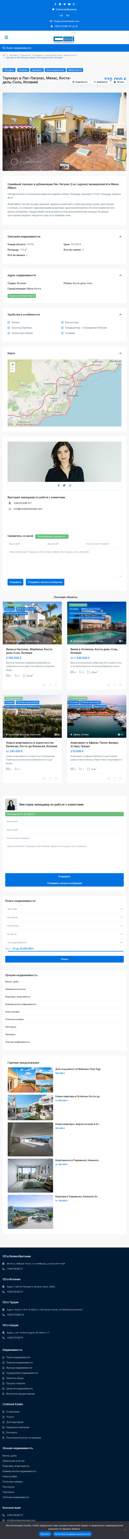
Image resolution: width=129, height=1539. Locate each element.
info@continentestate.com (28, 509)
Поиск (64, 959)
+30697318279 (15, 1337)
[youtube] (69, 4)
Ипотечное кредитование (20, 1393)
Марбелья (14, 641)
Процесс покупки (15, 1383)
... (13, 670)
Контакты (11, 1432)
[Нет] (124, 1530)
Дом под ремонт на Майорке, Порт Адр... (78, 1069)
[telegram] (60, 4)
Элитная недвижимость (17, 1042)
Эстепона (78, 641)
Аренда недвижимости (19, 1367)
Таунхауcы (26, 55)
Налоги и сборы (15, 1378)
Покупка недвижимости (19, 1362)
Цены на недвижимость (19, 1388)
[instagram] (73, 4)
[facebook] (55, 4)
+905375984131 (15, 1314)
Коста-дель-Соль (53, 55)
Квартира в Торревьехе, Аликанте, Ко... (77, 1196)
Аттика (85, 734)
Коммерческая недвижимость (20, 1004)
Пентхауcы (10, 1027)
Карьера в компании (17, 1427)
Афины (76, 734)
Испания (13, 55)
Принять (45, 1534)
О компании (12, 1411)
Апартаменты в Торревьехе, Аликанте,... (78, 1160)
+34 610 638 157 (63, 26)
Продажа (38, 55)
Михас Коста (70, 55)
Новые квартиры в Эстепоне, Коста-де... (78, 1096)
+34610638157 (15, 1268)
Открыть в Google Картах (22, 296)
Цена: (8, 948)
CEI (4, 55)
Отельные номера (14, 1019)
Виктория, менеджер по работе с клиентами (36, 497)
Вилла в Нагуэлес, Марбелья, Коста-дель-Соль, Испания (29, 651)
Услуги (10, 1417)
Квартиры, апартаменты (17, 996)
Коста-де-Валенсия (30, 734)
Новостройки (12, 1012)
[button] (8, 131)
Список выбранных (66, 9)
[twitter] (64, 4)
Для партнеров (14, 1422)
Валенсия (14, 734)
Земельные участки (15, 989)
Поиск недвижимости (18, 1357)
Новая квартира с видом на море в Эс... (78, 1124)
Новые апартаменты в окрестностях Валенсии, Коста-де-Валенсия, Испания (31, 744)
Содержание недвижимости (22, 1373)
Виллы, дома (11, 981)
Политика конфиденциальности (72, 1534)
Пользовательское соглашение (23, 1437)
